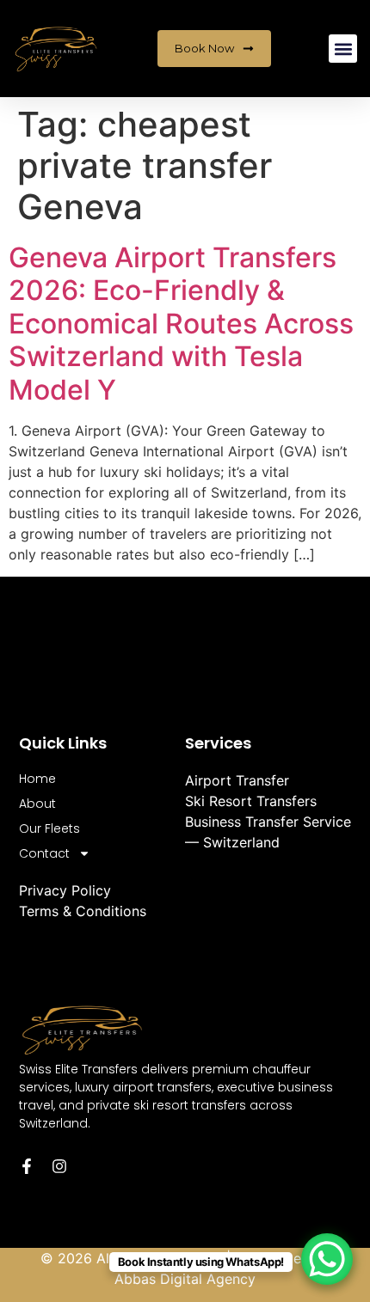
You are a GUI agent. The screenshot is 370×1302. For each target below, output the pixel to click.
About (37, 803)
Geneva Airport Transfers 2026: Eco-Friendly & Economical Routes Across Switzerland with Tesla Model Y (181, 323)
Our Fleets (49, 828)
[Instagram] (59, 1166)
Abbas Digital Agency (185, 1278)
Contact (44, 853)
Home (37, 778)
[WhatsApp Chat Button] (327, 1259)
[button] (343, 48)
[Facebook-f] (26, 1166)
